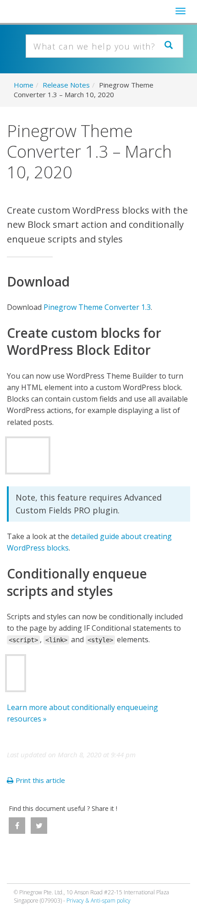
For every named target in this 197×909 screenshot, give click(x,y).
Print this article (40, 780)
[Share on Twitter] (39, 825)
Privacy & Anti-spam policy (98, 900)
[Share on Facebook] (17, 825)
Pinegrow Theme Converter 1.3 (97, 307)
